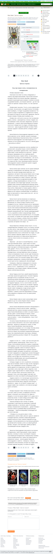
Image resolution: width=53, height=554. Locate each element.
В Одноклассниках (12, 24)
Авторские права (23, 12)
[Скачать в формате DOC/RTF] (30, 49)
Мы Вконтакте (21, 24)
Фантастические (28, 540)
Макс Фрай (28, 29)
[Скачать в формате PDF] (34, 49)
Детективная (15, 540)
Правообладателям (42, 545)
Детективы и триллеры (21, 4)
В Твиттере (20, 453)
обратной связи (31, 552)
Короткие (27, 539)
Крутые (2, 544)
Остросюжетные (28, 541)
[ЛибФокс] (5, 4)
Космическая (15, 541)
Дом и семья (44, 22)
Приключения (44, 19)
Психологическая (16, 544)
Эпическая (15, 547)
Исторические (3, 541)
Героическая (15, 539)
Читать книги (13, 4)
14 (32, 75)
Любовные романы (31, 4)
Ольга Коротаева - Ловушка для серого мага (12, 485)
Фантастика (3, 6)
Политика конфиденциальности (44, 546)
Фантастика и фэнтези (46, 10)
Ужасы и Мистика (16, 545)
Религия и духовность (45, 25)
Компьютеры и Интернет (46, 31)
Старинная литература (46, 28)
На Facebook (11, 453)
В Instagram (30, 453)
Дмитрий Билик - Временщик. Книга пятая (23, 485)
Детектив (2, 539)
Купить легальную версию (32, 41)
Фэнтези (14, 546)
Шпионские (2, 546)
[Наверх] (50, 552)
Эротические (28, 544)
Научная (14, 542)
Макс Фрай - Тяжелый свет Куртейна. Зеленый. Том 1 (34, 485)
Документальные (45, 16)
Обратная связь (41, 547)
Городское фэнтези (29, 34)
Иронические (3, 540)
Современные (28, 542)
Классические (3, 542)
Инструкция (31, 56)
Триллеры (2, 545)
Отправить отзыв (11, 531)
